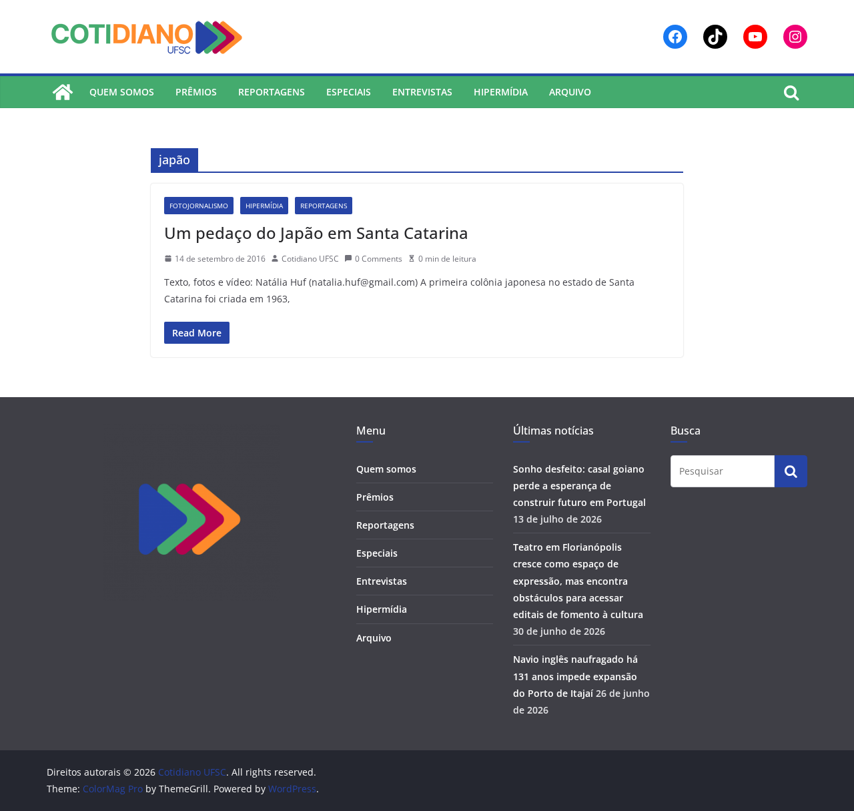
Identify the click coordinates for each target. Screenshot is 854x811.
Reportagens (271, 91)
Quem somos (121, 91)
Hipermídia (501, 91)
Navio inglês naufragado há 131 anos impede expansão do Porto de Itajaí (575, 676)
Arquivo (570, 91)
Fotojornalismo (198, 205)
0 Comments (378, 258)
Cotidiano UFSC (310, 258)
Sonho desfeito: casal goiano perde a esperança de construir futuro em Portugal (579, 486)
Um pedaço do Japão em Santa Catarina (316, 233)
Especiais (348, 91)
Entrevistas (422, 91)
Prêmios (196, 91)
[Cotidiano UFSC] (63, 92)
